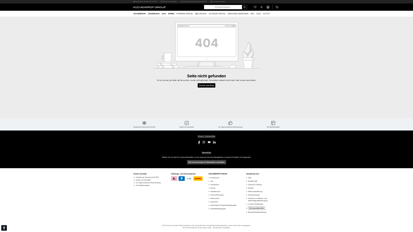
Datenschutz (214, 198)
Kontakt (250, 188)
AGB (249, 178)
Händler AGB (252, 181)
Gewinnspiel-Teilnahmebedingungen (223, 205)
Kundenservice (252, 174)
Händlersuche (215, 191)
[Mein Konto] (261, 7)
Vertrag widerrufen (256, 208)
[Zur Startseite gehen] (149, 7)
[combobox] (223, 7)
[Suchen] (244, 7)
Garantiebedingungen (218, 209)
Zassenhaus (214, 184)
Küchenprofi (214, 178)
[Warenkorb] (277, 7)
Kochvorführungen (217, 195)
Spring (212, 188)
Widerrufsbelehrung (255, 191)
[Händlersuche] (268, 7)
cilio (211, 181)
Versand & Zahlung (255, 184)
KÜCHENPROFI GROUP (218, 174)
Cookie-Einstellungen (255, 204)
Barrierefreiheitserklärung (257, 212)
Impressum (214, 202)
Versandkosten (200, 225)
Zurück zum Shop (206, 85)
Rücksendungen (254, 195)
